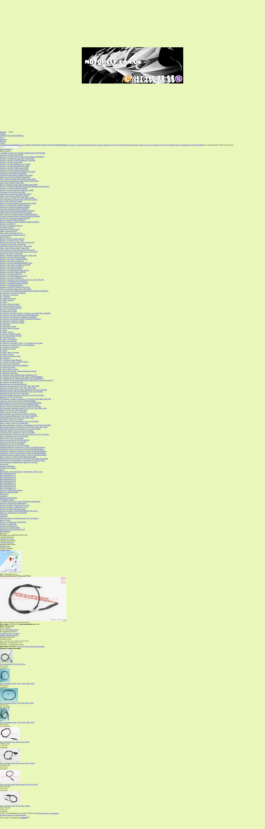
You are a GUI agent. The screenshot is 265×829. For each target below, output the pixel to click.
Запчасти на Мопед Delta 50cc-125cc (13, 509)
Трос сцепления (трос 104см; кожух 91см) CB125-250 (19, 784)
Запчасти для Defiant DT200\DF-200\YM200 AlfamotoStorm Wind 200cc (25, 186)
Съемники (3, 496)
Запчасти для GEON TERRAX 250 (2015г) (15, 287)
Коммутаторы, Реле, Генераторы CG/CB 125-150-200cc (19, 421)
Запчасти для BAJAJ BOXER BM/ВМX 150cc (16, 263)
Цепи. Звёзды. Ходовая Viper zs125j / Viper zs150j (17, 250)
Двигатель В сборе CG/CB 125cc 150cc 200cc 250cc (18, 388)
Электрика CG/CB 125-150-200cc (11, 419)
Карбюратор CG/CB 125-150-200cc (12, 444)
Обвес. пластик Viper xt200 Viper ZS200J (14, 196)
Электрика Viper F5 (7, 227)
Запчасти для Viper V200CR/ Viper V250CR (15, 164)
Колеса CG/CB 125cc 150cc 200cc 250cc (14, 410)
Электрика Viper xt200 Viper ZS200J (12, 192)
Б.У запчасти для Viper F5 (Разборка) (13, 293)
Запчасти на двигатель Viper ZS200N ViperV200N (17, 172)
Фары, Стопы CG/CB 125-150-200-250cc (14, 423)
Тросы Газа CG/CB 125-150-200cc (12, 438)
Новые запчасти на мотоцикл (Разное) (13, 384)
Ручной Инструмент (7, 500)
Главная (3, 134)
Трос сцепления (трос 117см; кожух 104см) (15, 806)
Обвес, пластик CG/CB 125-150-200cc (13, 412)
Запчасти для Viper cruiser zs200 (11, 162)
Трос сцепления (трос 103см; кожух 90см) (14, 742)
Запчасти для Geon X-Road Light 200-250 (14, 270)
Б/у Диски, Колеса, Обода (9, 369)
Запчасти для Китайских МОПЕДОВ (13, 503)
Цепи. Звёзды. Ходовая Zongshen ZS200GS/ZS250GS (18, 214)
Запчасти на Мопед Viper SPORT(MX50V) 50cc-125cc (19, 511)
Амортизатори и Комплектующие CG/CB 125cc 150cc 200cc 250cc (23, 408)
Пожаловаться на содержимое (48, 813)
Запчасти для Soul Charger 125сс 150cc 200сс (15, 289)
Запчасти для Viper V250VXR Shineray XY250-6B (17, 160)
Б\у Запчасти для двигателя (9, 364)
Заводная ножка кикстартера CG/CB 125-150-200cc (18, 414)
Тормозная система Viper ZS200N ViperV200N (16, 175)
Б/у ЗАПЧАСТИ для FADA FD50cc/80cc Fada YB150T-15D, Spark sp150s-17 (26, 380)
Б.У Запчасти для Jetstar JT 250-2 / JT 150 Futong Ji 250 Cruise (21, 343)
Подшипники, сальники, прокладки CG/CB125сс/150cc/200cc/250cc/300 (25, 399)
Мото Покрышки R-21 (8, 488)
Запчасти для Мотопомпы (9, 492)
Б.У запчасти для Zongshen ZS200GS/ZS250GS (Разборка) (20, 319)
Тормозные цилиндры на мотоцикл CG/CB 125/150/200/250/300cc (23, 451)
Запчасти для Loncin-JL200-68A (11, 268)
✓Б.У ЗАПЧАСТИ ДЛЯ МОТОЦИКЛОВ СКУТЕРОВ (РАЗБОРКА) (24, 291)
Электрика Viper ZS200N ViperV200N (13, 173)
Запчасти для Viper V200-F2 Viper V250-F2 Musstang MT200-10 (22, 157)
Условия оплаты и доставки (10, 633)
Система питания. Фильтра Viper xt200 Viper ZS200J (18, 199)
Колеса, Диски (5, 520)
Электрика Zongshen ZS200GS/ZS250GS (14, 209)
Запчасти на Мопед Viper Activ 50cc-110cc (15, 505)
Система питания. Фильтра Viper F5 (12, 235)
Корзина (3, 132)
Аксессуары (4, 464)
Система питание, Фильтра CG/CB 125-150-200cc (17, 432)
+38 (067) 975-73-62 (7, 539)
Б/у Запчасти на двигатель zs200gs (12, 321)
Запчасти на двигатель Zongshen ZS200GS (15, 207)
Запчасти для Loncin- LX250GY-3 (12, 261)
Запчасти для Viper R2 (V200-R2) (11, 155)
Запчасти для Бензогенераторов (11, 490)
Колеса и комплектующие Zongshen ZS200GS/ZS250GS (19, 222)
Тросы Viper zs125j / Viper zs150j (11, 253)
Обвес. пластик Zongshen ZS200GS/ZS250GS (16, 213)
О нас (2, 137)
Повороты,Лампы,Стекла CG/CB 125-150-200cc (17, 431)
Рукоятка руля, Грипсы (8, 468)
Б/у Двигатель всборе (7, 367)
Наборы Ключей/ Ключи (8, 498)
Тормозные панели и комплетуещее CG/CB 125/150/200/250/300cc (23, 455)
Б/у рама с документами (8, 309)
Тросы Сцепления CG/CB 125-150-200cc (14, 436)
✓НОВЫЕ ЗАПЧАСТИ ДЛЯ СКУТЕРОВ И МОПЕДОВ (20, 501)
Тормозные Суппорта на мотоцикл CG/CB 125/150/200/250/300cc (23, 453)
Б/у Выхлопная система (8, 311)
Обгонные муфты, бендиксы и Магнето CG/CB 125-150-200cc (22, 395)
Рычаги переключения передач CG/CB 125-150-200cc (19, 416)
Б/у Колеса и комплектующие (10, 306)
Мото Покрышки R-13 (8, 475)
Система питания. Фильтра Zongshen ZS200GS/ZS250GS (20, 216)
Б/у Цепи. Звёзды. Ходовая (9, 304)
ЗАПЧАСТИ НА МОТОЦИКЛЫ (11, 136)
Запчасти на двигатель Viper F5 (11, 226)
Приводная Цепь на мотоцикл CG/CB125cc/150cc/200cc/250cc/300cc (24, 459)
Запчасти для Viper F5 (7, 224)
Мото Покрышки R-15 (8, 479)
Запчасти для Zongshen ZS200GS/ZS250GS (15, 205)
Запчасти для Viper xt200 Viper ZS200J (13, 188)
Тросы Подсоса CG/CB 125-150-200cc (13, 442)
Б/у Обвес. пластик (6, 300)
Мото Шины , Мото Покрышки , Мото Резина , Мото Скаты (21, 472)
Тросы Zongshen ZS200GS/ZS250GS (12, 220)
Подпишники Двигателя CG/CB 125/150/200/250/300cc (19, 404)
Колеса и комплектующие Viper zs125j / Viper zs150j (18, 255)
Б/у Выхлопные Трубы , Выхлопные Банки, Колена (18, 371)
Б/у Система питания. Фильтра (11, 308)
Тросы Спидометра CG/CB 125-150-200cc (14, 440)
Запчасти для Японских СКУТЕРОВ (13, 522)
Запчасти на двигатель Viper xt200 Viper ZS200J (17, 190)
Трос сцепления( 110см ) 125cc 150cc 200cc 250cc (17, 683)
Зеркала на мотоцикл (7, 466)
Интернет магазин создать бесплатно (13, 815)
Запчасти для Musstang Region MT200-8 (14, 283)
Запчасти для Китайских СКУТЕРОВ (13, 513)
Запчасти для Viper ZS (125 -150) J (12, 240)
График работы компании (9, 635)
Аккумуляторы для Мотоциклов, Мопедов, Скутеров (19, 462)
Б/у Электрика (5, 296)
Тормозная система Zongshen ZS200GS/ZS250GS (17, 211)
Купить (2, 630)
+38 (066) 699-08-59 (7, 542)
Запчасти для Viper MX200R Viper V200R (14, 166)
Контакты (3, 139)
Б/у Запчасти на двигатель (9, 295)
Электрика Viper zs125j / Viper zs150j (13, 244)
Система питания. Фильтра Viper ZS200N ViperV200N (19, 181)
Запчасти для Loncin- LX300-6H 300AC (14, 259)
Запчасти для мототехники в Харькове (31, 646)
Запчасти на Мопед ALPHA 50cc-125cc (14, 507)
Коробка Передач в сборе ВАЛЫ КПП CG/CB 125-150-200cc (21, 391)
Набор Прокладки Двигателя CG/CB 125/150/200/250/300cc (21, 403)
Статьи (2, 143)
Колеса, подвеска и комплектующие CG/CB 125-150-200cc (20, 406)
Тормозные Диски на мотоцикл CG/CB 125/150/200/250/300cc (22, 449)
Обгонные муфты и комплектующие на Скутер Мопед (19, 518)
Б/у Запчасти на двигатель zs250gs (12, 323)
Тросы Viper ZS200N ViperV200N (12, 183)
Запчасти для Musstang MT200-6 (11, 285)
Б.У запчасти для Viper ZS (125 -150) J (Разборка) (17, 345)
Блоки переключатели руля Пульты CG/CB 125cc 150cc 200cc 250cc (24, 427)
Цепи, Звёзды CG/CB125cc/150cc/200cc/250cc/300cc (18, 457)
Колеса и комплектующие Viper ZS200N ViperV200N (18, 185)
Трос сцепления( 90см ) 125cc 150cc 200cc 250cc (17, 703)
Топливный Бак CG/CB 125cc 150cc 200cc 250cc (17, 418)
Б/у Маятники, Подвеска (8, 373)
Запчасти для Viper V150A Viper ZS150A (14, 168)
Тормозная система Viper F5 (10, 229)
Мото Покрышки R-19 (8, 486)
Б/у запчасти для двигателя (9, 347)
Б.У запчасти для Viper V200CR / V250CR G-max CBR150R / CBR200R (25, 313)
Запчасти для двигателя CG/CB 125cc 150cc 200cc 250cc (20, 386)
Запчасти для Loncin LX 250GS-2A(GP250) (15, 265)
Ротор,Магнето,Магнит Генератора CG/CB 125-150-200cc (20, 429)
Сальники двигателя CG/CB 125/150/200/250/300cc (18, 401)
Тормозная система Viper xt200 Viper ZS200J (15, 194)
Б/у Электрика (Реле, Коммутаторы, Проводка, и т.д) (18, 375)
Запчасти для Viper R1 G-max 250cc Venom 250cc (17, 158)
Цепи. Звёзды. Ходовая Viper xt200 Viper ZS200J (17, 198)
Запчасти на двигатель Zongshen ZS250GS (15, 218)
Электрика (4, 515)
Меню (11, 132)
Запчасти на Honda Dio (8, 524)
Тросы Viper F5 (5, 237)
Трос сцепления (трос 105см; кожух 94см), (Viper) (17, 763)
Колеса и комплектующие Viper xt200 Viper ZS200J (18, 203)
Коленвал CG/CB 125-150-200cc (11, 397)
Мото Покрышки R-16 (8, 481)
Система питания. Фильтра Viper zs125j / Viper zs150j (18, 252)
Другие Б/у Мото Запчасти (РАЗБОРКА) (14, 365)
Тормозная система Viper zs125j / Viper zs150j (16, 246)
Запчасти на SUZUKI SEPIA (10, 528)
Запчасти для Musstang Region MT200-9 (14, 281)
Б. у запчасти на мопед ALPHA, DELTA (14, 362)
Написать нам (5, 546)
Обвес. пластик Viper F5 (8, 231)
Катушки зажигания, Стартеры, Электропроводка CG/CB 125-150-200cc (25, 425)
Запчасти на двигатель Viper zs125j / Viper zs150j (17, 242)
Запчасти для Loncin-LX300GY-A (12, 267)
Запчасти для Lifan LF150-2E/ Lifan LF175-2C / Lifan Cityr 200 (21, 280)
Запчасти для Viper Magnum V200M (12, 257)
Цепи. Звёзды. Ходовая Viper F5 (11, 233)
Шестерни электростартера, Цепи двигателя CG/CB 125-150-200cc (23, 390)
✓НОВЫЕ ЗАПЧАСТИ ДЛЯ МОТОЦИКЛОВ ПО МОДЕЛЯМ (22, 153)
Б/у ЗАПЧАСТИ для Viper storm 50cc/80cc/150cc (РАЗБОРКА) (21, 378)
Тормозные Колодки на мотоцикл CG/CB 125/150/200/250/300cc (22, 447)
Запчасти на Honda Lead (8, 526)
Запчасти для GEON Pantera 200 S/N (13, 272)
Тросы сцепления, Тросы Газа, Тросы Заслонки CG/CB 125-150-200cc (24, 434)
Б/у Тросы (3, 302)
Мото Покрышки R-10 (8, 473)
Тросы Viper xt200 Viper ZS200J (11, 201)
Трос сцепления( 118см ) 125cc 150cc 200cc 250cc (17, 722)
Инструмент (4, 494)
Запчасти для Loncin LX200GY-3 (11, 278)
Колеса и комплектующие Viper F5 (12, 239)
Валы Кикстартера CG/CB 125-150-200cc (14, 393)
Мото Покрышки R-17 (8, 483)
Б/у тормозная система (8, 298)
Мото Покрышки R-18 (8, 485)
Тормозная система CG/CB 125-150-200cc (14, 445)
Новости (3, 141)
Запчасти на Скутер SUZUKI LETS (12, 529)
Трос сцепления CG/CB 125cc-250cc (12, 664)
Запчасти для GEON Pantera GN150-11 (13, 276)
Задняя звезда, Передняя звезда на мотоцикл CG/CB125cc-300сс (22, 460)
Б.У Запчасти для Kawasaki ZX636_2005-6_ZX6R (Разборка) (21, 377)
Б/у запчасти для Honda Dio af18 (11, 382)
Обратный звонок (12, 630)
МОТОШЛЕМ (5, 531)
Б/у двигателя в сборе (7, 337)
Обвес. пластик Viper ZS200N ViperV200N (15, 177)
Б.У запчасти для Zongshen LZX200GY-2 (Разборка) (18, 317)
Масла (2, 470)
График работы (5, 550)
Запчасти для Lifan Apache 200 (10, 274)
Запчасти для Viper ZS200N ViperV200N (14, 170)
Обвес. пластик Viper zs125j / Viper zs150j (14, 248)
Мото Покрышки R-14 (8, 477)
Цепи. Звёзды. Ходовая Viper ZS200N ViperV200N (18, 179)
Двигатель (3, 516)
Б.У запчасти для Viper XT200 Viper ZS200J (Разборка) (19, 315)
